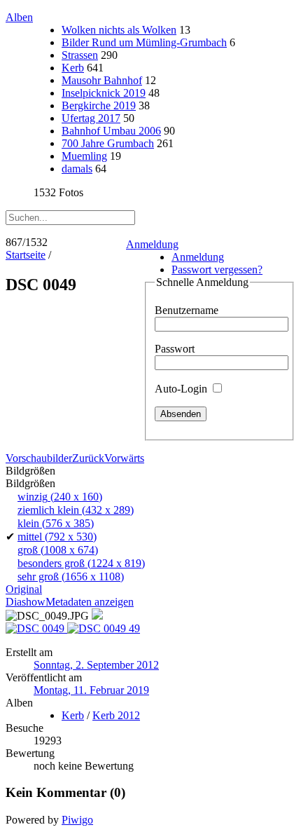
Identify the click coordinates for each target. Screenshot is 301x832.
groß (58, 550)
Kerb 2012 (116, 715)
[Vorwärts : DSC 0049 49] (103, 628)
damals (77, 169)
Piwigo (77, 820)
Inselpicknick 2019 (104, 93)
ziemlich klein (76, 510)
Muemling (84, 156)
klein (56, 523)
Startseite (26, 255)
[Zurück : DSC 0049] (36, 628)
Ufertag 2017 (91, 118)
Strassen (80, 55)
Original (24, 589)
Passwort (175, 349)
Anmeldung (152, 244)
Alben (19, 17)
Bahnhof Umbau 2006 (111, 131)
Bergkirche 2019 (99, 105)
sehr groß (71, 576)
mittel (57, 537)
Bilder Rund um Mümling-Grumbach (144, 42)
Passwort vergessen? (217, 269)
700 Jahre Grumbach (108, 143)
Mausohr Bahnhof (102, 80)
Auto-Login (182, 389)
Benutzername (186, 310)
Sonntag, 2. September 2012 (96, 665)
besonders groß (81, 563)
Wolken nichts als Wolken (119, 30)
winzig (60, 497)
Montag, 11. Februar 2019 (91, 690)
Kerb (73, 68)
